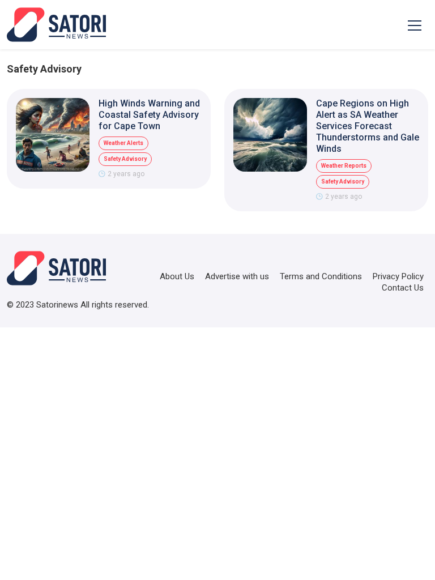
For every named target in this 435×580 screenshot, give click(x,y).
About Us (177, 276)
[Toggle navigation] (414, 25)
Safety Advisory (125, 159)
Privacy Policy (398, 276)
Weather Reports (343, 166)
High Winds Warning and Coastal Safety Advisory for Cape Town (149, 114)
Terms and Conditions (321, 276)
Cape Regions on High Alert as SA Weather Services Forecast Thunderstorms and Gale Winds (367, 126)
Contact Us (403, 288)
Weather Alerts (123, 143)
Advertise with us (237, 276)
